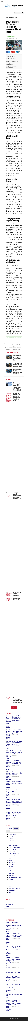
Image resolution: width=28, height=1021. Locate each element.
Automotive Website (13, 856)
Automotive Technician (14, 853)
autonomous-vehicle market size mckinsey (14, 337)
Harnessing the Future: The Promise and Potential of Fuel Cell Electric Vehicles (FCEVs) (17, 386)
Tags (8, 831)
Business (11, 860)
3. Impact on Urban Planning (12, 61)
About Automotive (12, 834)
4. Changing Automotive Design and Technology (13, 63)
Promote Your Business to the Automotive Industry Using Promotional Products (16, 397)
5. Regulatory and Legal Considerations (11, 66)
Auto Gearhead (15, 966)
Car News (11, 866)
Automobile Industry (13, 843)
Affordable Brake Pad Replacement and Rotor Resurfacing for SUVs (17, 752)
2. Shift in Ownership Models (12, 59)
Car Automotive (12, 862)
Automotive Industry (13, 845)
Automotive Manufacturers (15, 847)
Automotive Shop (12, 851)
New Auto (11, 884)
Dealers (10, 871)
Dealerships (11, 873)
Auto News (11, 836)
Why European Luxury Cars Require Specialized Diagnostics (17, 773)
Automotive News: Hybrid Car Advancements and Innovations (17, 372)
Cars (10, 869)
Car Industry (11, 864)
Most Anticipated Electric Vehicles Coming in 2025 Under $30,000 (17, 762)
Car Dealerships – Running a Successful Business (16, 977)
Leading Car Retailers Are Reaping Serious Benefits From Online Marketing (17, 495)
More (14, 707)
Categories (9, 828)
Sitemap (7, 906)
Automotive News (13, 17)
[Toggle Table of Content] (19, 56)
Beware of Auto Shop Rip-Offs (16, 599)
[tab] (9, 828)
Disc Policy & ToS (9, 904)
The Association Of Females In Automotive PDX (16, 986)
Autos (10, 858)
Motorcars (11, 881)
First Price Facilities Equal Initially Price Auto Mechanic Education (17, 700)
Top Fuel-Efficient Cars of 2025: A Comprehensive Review (17, 358)
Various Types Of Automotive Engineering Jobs (17, 959)
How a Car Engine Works (17, 994)
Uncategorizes (12, 890)
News (10, 886)
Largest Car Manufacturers (15, 877)
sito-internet (15, 1018)
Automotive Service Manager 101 (13, 972)
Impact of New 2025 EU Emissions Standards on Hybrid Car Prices (17, 731)
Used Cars (11, 892)
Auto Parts (11, 838)
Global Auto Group (12, 875)
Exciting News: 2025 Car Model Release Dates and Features (17, 365)
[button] (2, 1)
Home (7, 17)
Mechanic (11, 879)
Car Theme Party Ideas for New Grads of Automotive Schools (16, 948)
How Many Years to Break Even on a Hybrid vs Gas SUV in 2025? (17, 743)
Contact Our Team (9, 902)
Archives (16, 828)
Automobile (11, 840)
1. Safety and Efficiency (11, 58)
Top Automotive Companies (14, 888)
